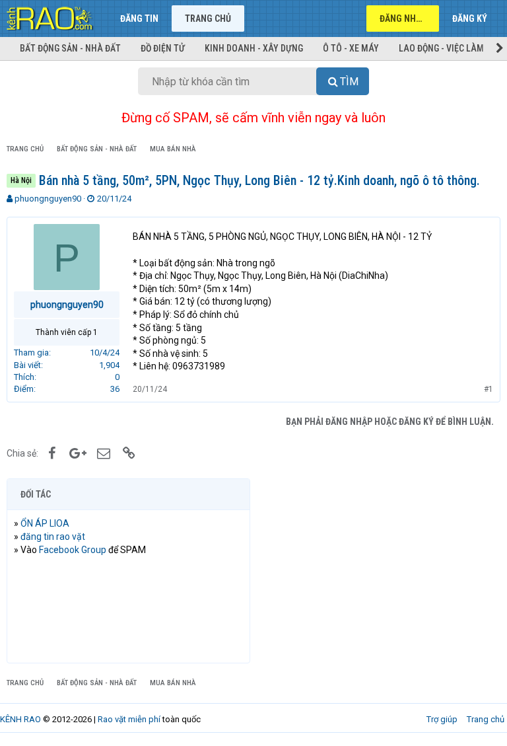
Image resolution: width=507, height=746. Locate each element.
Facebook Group (72, 549)
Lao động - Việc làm (441, 48)
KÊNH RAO (20, 719)
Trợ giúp (441, 719)
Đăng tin (139, 18)
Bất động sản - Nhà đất (70, 48)
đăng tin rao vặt (52, 536)
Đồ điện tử (163, 48)
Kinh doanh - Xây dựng (254, 48)
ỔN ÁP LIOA (44, 523)
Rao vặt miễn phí (129, 719)
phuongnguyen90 (48, 199)
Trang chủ (208, 18)
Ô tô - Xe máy (351, 48)
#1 (488, 389)
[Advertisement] (378, 570)
